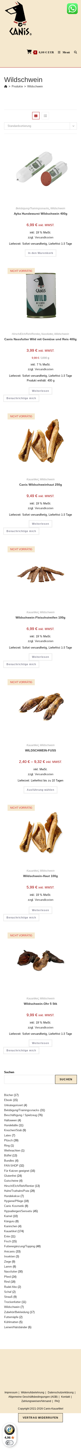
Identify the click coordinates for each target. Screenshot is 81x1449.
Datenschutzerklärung (61, 1392)
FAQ (57, 1401)
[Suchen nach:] (74, 52)
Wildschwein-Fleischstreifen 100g (40, 617)
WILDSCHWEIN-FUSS (40, 750)
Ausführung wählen (40, 789)
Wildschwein (35, 86)
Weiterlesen (40, 390)
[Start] (5, 86)
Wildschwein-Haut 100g (40, 876)
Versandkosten (44, 237)
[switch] (9, 1442)
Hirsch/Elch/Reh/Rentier (26, 333)
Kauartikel (32, 479)
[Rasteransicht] (36, 115)
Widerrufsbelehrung (32, 1392)
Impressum (11, 1392)
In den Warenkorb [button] (40, 253)
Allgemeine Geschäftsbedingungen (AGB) (33, 1396)
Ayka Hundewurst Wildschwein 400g (40, 213)
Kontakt (65, 1396)
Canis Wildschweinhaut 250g (40, 484)
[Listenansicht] (45, 115)
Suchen (9, 1072)
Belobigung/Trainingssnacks (32, 208)
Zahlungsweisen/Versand (36, 1401)
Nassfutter (47, 333)
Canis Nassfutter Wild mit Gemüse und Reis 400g (40, 339)
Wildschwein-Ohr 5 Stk (40, 1003)
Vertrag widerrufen (41, 1417)
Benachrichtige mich (21, 398)
